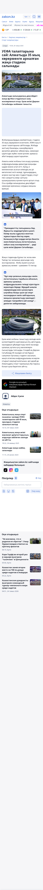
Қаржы (18, 21)
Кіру (39, 478)
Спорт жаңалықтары (10, 40)
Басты (4, 37)
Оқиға (24, 21)
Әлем (11, 21)
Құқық (31, 21)
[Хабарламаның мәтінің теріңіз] (21, 484)
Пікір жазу (36, 491)
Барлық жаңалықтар (17, 37)
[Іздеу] (34, 17)
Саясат (4, 21)
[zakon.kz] (8, 16)
